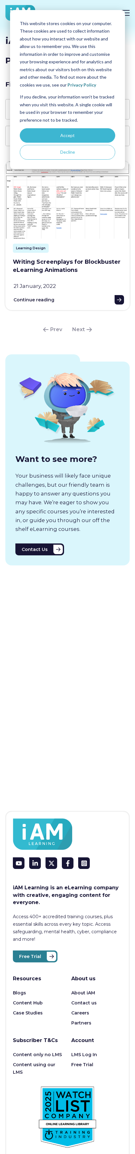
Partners (81, 1023)
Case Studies (28, 1013)
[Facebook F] (67, 863)
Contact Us (35, 549)
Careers (80, 1013)
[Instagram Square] (84, 863)
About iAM (83, 993)
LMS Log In (84, 1054)
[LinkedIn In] (35, 863)
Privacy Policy (82, 84)
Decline (67, 152)
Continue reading (34, 300)
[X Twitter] (51, 863)
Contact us (84, 1003)
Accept (67, 135)
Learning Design (31, 248)
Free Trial (30, 956)
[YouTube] (18, 863)
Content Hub (28, 1003)
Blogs (19, 993)
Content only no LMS (37, 1054)
